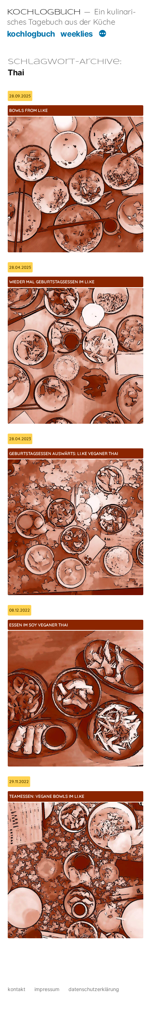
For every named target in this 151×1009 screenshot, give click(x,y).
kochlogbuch (31, 33)
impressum (46, 989)
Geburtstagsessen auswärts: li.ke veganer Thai (63, 453)
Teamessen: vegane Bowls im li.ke (46, 796)
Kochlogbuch (44, 12)
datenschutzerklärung (93, 989)
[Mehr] (102, 34)
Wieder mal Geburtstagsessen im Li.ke (51, 281)
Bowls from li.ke (28, 110)
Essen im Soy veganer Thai (38, 625)
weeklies (76, 33)
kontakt (16, 989)
